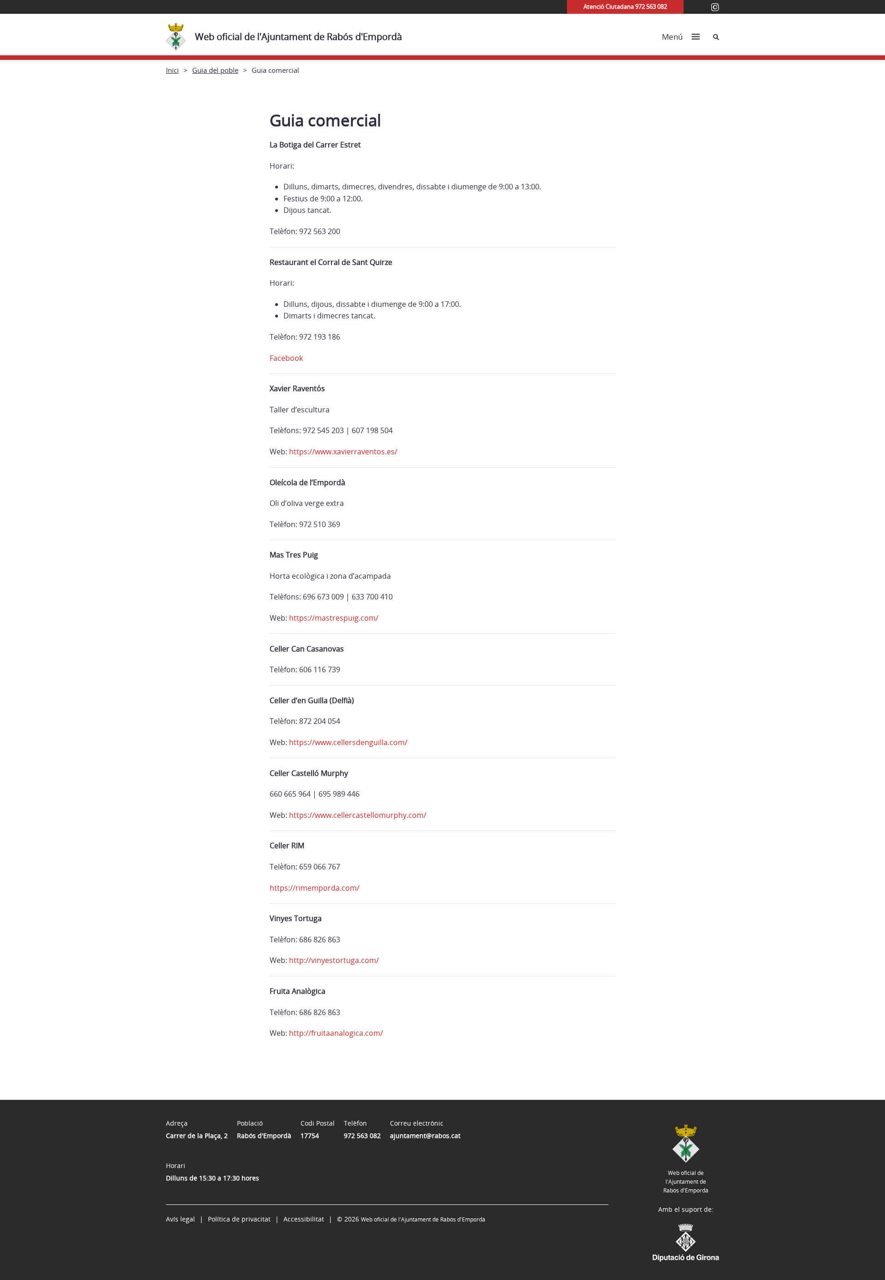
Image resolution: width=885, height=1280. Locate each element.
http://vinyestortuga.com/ (334, 960)
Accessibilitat (303, 1219)
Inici (172, 70)
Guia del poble (215, 70)
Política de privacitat (239, 1219)
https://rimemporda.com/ (315, 888)
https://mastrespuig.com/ (333, 618)
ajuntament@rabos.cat (425, 1135)
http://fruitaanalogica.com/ (336, 1033)
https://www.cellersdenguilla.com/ (348, 742)
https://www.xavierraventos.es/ (342, 451)
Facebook (286, 358)
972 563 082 (362, 1135)
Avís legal (180, 1219)
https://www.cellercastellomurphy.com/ (357, 815)
